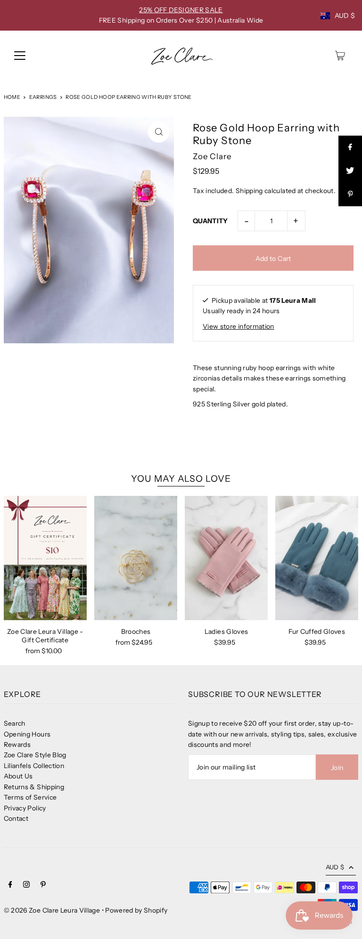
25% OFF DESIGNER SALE (180, 10)
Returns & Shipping (34, 787)
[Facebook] (10, 885)
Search (14, 723)
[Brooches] (135, 558)
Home (12, 97)
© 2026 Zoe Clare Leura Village (52, 910)
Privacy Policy (25, 808)
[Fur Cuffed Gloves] (316, 558)
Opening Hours (27, 734)
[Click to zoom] (158, 132)
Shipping (249, 190)
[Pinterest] (43, 885)
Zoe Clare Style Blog (35, 755)
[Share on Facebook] (350, 147)
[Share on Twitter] (350, 171)
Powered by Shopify (136, 910)
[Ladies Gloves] (226, 558)
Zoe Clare (212, 156)
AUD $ (345, 15)
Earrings (43, 97)
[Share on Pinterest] (350, 194)
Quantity (210, 221)
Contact (16, 818)
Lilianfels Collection (34, 765)
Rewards (17, 744)
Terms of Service (30, 797)
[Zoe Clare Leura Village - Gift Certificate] (45, 558)
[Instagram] (26, 885)
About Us (18, 776)
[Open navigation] (20, 55)
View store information (238, 326)
